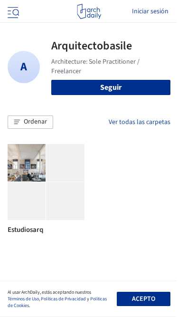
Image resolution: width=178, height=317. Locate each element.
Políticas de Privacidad (63, 299)
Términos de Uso (23, 299)
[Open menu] (12, 11)
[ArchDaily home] (89, 11)
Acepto (143, 299)
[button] (30, 122)
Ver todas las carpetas (139, 122)
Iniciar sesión (150, 11)
